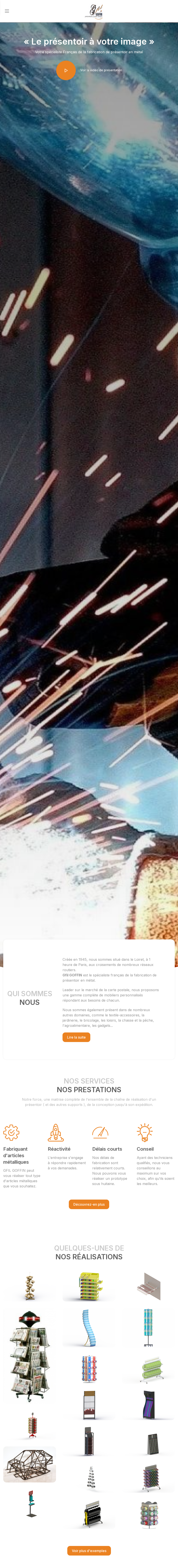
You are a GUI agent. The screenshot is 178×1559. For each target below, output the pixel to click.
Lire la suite (76, 1037)
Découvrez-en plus (89, 1204)
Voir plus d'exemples (89, 1551)
